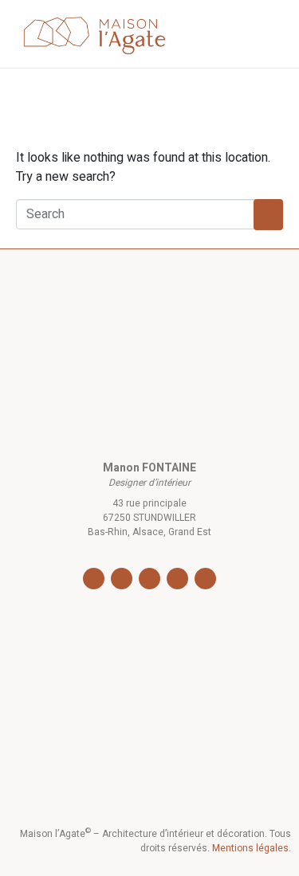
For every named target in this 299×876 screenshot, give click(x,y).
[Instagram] (121, 578)
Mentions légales (250, 848)
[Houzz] (177, 578)
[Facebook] (93, 578)
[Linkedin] (149, 578)
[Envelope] (205, 578)
